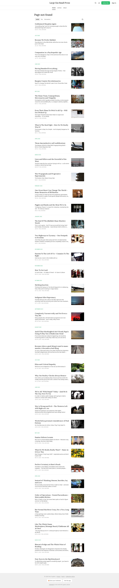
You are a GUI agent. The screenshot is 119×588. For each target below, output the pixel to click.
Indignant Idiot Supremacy (45, 297)
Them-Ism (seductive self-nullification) (50, 143)
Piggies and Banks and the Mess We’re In (50, 205)
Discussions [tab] (47, 19)
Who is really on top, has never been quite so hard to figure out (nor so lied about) (51, 500)
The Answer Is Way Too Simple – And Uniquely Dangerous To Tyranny (52, 130)
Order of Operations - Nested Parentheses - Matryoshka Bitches (52, 496)
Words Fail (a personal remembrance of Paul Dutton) (52, 422)
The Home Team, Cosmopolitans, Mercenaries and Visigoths (47, 97)
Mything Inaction (41, 285)
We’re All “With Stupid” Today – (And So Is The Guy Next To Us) (51, 393)
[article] (59, 27)
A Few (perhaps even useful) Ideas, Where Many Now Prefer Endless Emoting (51, 514)
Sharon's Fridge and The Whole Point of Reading (50, 546)
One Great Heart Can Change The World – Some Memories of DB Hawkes (51, 191)
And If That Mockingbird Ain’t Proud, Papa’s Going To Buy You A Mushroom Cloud (52, 333)
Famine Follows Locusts (44, 437)
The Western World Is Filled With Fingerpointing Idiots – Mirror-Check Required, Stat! (50, 146)
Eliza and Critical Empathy (45, 364)
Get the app (67, 580)
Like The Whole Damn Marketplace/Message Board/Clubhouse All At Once (52, 526)
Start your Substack (55, 580)
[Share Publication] (99, 3)
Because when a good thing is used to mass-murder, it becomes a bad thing (51, 347)
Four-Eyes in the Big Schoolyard (47, 559)
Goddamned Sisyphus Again (45, 24)
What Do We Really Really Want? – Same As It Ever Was (51, 451)
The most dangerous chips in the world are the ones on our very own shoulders (51, 55)
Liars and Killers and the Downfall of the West (51, 160)
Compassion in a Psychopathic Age (48, 52)
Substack (51, 584)
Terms (63, 576)
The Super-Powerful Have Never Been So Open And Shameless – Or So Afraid (49, 115)
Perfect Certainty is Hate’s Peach (47, 464)
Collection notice (70, 576)
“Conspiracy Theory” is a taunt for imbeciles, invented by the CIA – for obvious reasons (51, 207)
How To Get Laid (41, 270)
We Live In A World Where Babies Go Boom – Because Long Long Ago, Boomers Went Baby (51, 440)
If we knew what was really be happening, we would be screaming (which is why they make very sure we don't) (50, 336)
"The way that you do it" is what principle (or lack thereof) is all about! (51, 531)
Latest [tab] (37, 19)
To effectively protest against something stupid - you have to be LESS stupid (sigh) (52, 562)
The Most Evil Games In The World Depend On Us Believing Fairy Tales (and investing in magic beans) (51, 288)
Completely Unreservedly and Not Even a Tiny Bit (51, 314)
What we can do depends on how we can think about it (50, 366)
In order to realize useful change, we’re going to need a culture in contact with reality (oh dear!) (50, 396)
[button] (53, 8)
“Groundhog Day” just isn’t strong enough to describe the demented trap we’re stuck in (51, 27)
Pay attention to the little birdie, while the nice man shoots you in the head (51, 43)
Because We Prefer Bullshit (45, 40)
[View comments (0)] (47, 32)
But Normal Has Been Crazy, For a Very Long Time (52, 511)
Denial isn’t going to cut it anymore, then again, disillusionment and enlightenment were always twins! (50, 411)
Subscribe (106, 3)
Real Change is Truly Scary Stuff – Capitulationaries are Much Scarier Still (52, 455)
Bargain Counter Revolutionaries (48, 81)
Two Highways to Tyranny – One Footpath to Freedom (51, 237)
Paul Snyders (42, 29)
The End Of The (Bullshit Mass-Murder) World (50, 222)
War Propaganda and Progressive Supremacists (48, 175)
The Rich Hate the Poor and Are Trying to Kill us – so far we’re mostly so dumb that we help (52, 164)
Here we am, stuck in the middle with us (46, 258)
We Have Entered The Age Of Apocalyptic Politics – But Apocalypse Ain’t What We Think (50, 71)
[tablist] (43, 19)
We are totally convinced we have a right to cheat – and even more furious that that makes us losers (52, 485)
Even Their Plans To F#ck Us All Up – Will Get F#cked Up (51, 111)
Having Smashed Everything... (46, 68)
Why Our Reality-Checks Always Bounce (50, 376)
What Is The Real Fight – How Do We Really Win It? (51, 126)
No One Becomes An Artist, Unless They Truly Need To (50, 425)
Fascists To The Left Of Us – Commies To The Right (52, 255)
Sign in (114, 3)
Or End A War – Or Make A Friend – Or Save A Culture (50, 272)
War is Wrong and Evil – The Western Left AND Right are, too (51, 407)
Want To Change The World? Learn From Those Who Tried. (51, 83)
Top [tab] (42, 19)
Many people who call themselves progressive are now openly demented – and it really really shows (50, 318)
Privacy (58, 576)
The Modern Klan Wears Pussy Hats (45, 178)
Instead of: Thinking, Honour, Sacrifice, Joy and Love (51, 482)
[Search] (95, 3)
